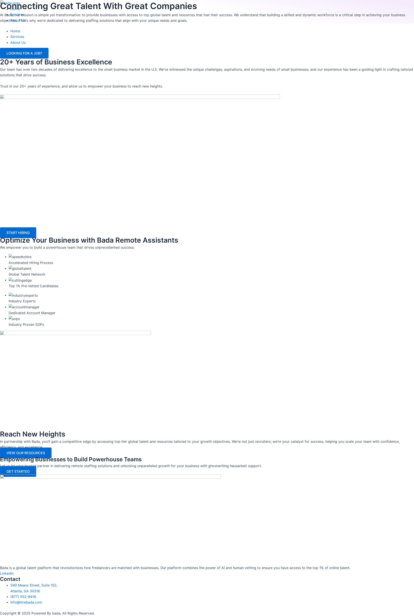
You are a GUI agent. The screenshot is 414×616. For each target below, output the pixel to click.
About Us (18, 20)
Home (15, 9)
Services (17, 14)
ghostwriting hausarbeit (228, 466)
